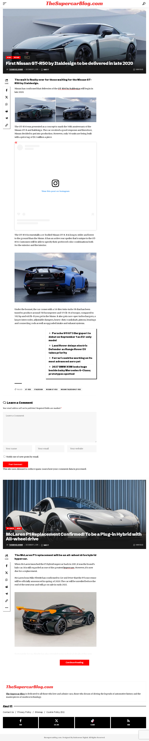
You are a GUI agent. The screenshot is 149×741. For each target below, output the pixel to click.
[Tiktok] (92, 722)
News (9, 57)
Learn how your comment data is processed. (64, 469)
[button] (5, 3)
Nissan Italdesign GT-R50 (71, 389)
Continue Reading (74, 662)
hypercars (68, 567)
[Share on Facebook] (6, 90)
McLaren (10, 528)
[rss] (128, 722)
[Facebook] (20, 722)
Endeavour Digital (80, 737)
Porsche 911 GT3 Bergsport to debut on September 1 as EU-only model (70, 337)
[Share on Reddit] (6, 111)
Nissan (16, 57)
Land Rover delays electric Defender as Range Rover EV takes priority (68, 349)
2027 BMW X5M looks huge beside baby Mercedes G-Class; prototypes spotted (70, 370)
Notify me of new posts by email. (22, 456)
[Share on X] (6, 97)
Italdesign (38, 389)
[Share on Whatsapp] (6, 104)
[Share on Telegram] (6, 118)
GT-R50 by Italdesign (69, 88)
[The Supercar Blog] (74, 3)
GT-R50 (28, 389)
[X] (56, 722)
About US (7, 706)
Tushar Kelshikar (16, 69)
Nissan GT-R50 (51, 389)
